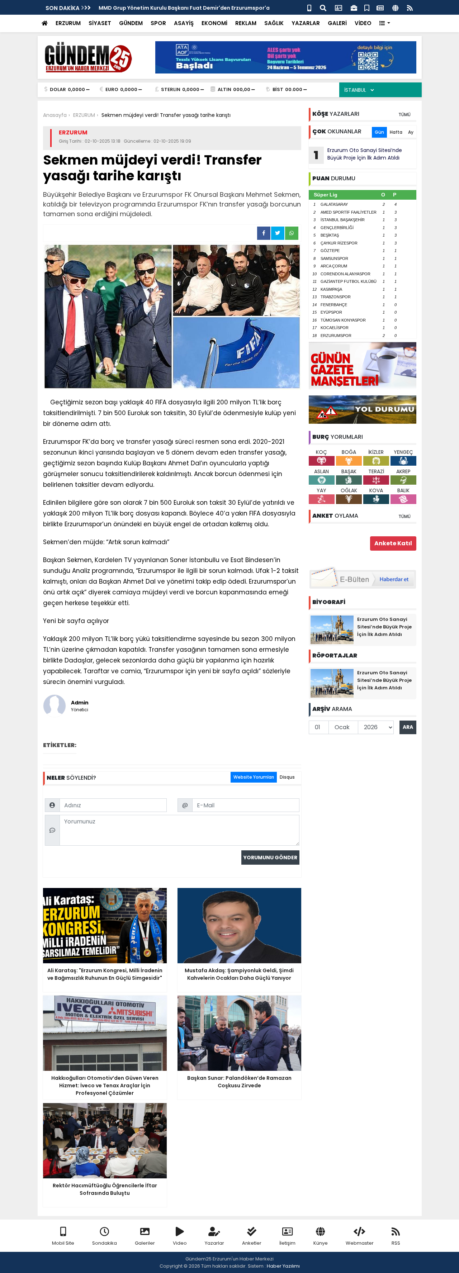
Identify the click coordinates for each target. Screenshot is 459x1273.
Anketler (251, 1243)
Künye (320, 1243)
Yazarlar (214, 1243)
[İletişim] (338, 7)
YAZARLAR (306, 23)
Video (180, 1243)
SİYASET (100, 23)
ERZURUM (68, 23)
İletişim (287, 1243)
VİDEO (363, 23)
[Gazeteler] (380, 7)
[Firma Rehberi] (354, 7)
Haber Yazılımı (283, 1266)
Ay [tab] (410, 132)
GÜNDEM (131, 23)
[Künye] (395, 7)
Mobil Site (63, 1243)
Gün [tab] (379, 132)
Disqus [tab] (287, 777)
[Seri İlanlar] (367, 7)
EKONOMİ (214, 23)
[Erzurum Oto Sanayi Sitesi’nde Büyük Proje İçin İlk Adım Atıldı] (332, 629)
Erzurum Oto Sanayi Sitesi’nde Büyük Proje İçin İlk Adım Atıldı (358, 155)
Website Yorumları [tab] (253, 777)
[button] (384, 23)
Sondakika (104, 1243)
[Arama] (323, 7)
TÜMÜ (404, 114)
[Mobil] (309, 7)
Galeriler (145, 1243)
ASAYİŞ (184, 23)
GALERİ (337, 23)
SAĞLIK (274, 23)
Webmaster (360, 1243)
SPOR (158, 23)
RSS (396, 1243)
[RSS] (409, 7)
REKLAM (245, 23)
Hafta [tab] (396, 132)
